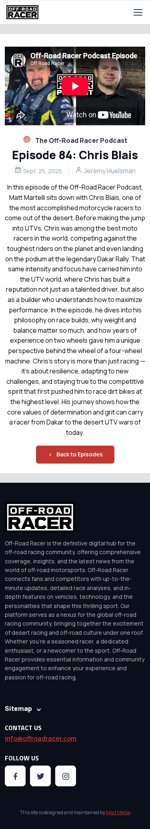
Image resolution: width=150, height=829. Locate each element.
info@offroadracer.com (40, 738)
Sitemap (18, 708)
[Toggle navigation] (138, 12)
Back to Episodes (79, 454)
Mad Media (118, 812)
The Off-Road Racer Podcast (80, 140)
